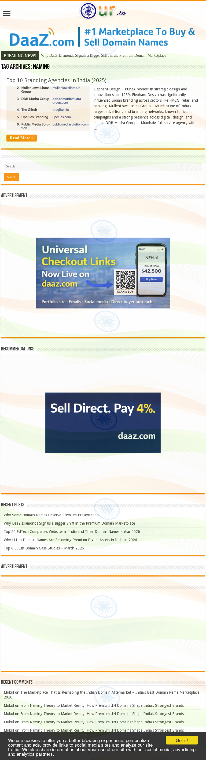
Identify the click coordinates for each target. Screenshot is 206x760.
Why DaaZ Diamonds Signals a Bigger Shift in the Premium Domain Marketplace (103, 56)
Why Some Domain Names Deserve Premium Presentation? (52, 515)
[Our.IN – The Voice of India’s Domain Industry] (103, 9)
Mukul (9, 692)
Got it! (182, 740)
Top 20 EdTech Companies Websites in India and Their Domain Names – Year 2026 (72, 531)
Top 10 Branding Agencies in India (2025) (56, 80)
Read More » (22, 138)
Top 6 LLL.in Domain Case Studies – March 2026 (44, 548)
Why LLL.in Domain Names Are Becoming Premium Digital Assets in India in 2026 (70, 540)
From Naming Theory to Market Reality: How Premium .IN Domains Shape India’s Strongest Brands (102, 705)
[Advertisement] (103, 630)
